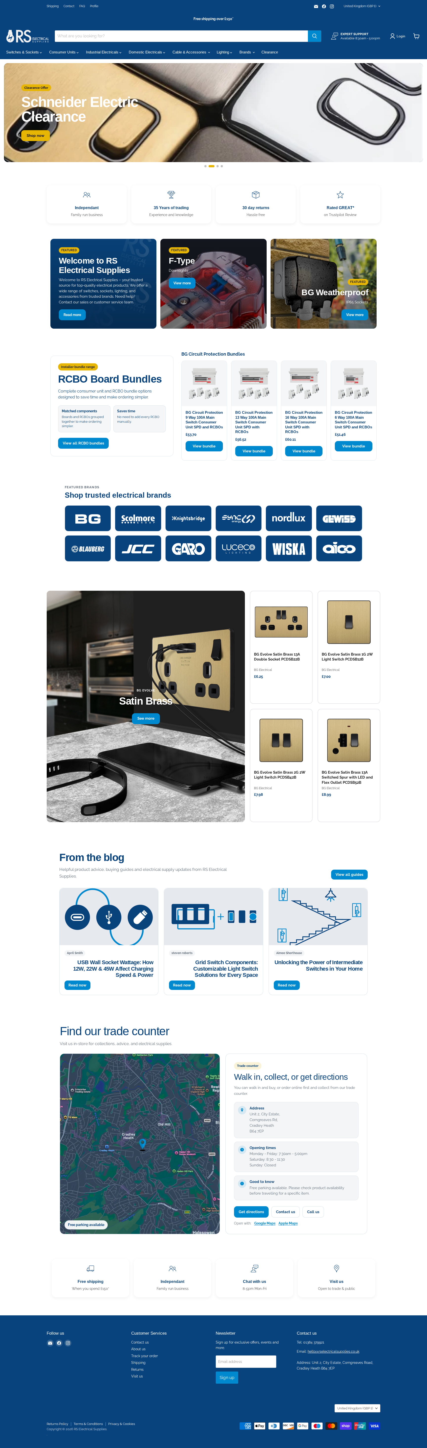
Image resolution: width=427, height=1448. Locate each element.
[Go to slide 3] (216, 166)
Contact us (285, 1212)
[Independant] (87, 204)
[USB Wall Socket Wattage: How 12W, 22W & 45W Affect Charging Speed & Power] (109, 916)
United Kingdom (360, 6)
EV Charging (38, 141)
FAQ (82, 6)
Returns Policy (57, 1424)
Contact (69, 6)
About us (138, 1349)
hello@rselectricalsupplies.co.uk (333, 1351)
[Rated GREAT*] (340, 204)
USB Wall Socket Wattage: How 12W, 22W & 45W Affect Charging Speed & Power (113, 968)
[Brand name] (88, 518)
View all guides (349, 874)
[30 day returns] (256, 204)
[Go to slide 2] (210, 166)
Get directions (251, 1212)
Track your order (144, 1356)
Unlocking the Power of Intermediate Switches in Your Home (319, 965)
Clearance (269, 52)
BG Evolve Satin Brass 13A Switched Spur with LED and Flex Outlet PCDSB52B (347, 777)
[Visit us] (336, 1278)
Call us (313, 1212)
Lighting (223, 52)
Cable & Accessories (189, 52)
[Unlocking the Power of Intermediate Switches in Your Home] (318, 916)
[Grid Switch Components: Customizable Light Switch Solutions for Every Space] (213, 916)
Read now (77, 985)
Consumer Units (63, 52)
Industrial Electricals (102, 52)
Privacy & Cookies (121, 1424)
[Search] (314, 36)
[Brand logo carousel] (213, 533)
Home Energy (75, 141)
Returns (137, 1370)
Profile (94, 6)
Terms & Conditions (88, 1424)
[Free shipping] (90, 1278)
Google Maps (265, 1223)
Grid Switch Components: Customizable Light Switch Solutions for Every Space (225, 968)
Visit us (137, 1376)
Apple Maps (288, 1223)
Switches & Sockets (23, 52)
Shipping (53, 6)
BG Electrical (263, 670)
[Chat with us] (254, 1278)
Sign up (227, 1377)
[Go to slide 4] (222, 166)
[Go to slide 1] (205, 166)
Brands (245, 52)
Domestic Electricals (146, 52)
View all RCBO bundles (83, 443)
